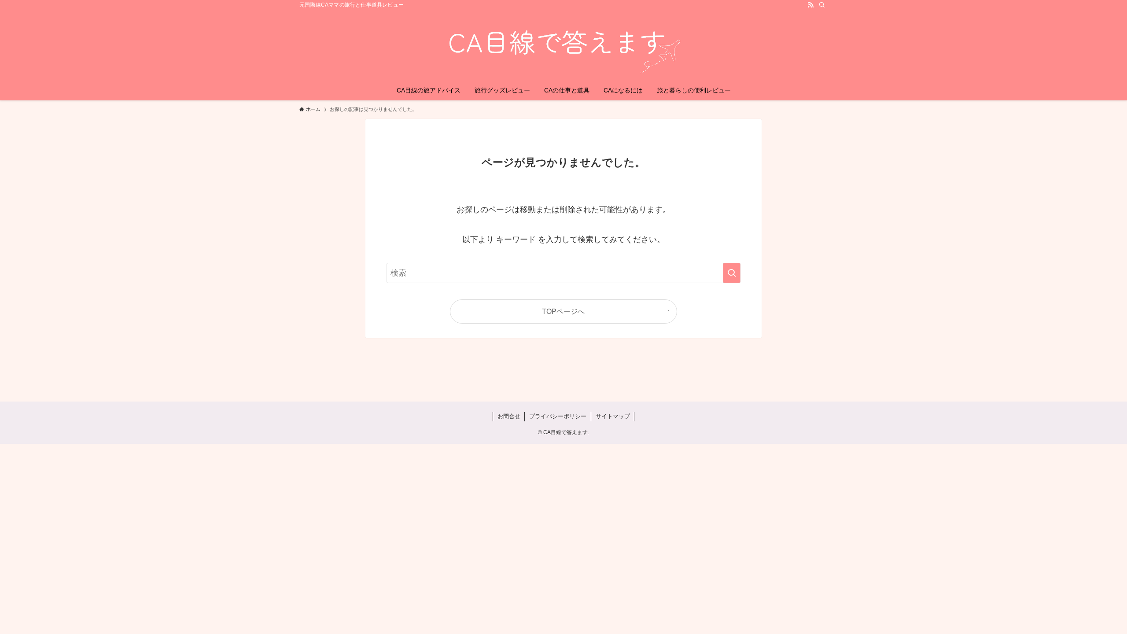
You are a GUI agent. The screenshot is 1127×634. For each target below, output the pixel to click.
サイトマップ (613, 416)
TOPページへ (563, 311)
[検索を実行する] (731, 273)
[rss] (810, 5)
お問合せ (508, 416)
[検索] (822, 5)
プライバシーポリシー (557, 416)
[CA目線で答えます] (563, 46)
